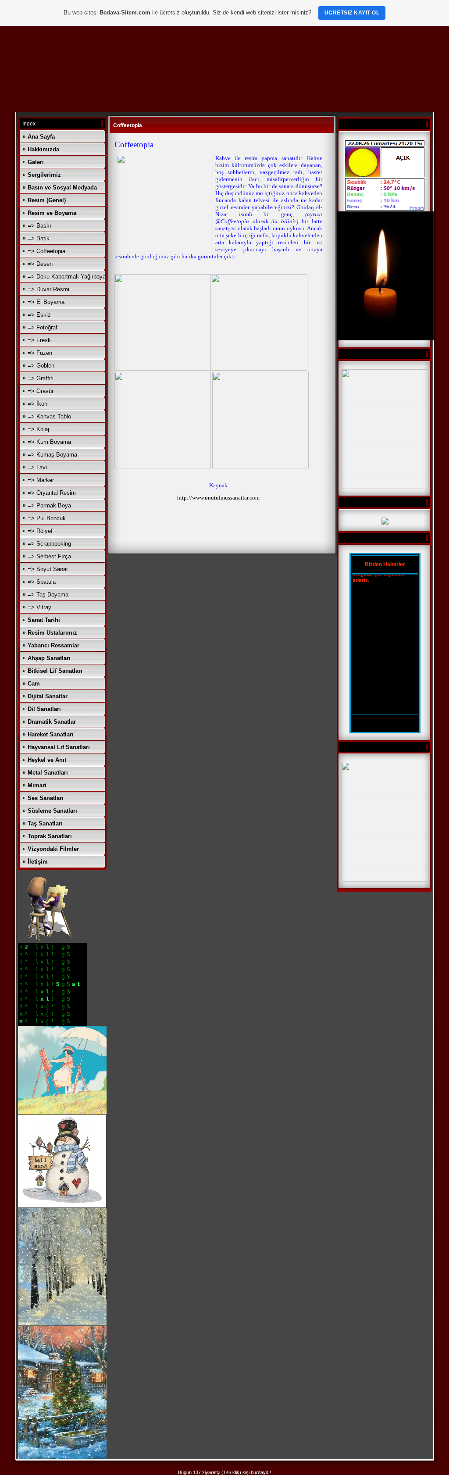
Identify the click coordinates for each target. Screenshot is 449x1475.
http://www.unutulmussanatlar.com (218, 497)
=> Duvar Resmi (48, 289)
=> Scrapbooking (49, 543)
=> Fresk (39, 340)
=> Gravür (40, 391)
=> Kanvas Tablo (49, 416)
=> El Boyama (46, 302)
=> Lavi (37, 467)
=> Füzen (40, 353)
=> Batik (39, 238)
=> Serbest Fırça (49, 556)
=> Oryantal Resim (52, 492)
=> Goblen (41, 365)
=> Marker (41, 480)
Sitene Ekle (385, 722)
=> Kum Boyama (49, 442)
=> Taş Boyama (48, 594)
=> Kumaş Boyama (52, 454)
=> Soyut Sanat (48, 569)
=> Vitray (39, 607)
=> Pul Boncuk (47, 518)
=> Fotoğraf (42, 327)
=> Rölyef (40, 531)
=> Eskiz (39, 314)
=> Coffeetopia (46, 251)
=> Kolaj (38, 429)
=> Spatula (42, 582)
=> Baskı (39, 225)
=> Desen (40, 264)
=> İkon (37, 403)
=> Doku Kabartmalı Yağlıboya (67, 276)
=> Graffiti (40, 378)
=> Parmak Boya (49, 505)
